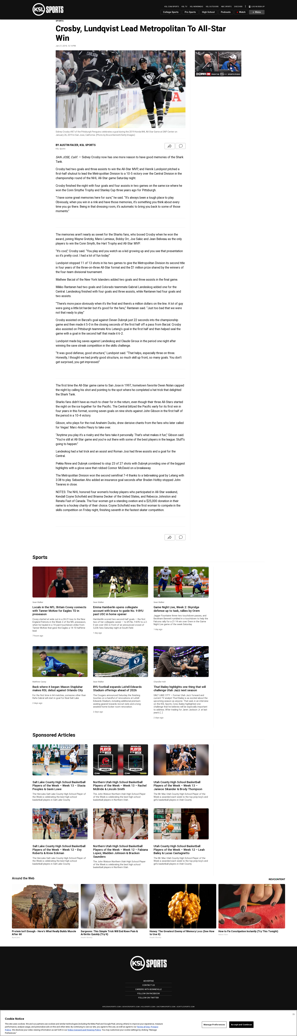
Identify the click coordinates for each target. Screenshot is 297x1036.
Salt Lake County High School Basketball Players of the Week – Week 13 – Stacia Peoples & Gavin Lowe (58, 785)
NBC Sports (226, 7)
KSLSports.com (148, 1006)
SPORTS (59, 21)
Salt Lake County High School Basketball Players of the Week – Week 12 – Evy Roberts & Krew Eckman (58, 849)
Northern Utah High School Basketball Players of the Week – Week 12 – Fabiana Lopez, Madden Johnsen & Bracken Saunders (120, 851)
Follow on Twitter (148, 997)
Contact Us (148, 985)
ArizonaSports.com (111, 1006)
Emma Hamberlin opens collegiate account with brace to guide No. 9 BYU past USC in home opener (118, 611)
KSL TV (184, 7)
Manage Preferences (214, 1024)
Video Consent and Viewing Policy (84, 1030)
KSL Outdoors (212, 7)
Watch (242, 12)
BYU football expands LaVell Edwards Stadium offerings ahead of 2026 (117, 688)
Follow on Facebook (148, 993)
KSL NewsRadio (196, 7)
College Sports (171, 12)
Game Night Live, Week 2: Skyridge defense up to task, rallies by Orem (177, 609)
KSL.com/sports (171, 7)
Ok (294, 1014)
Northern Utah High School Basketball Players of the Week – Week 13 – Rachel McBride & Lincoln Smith (119, 785)
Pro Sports (190, 12)
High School (208, 12)
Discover (238, 7)
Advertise (148, 981)
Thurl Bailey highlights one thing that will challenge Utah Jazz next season (180, 688)
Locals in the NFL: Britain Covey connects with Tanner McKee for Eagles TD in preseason (59, 611)
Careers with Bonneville (148, 989)
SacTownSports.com (166, 1006)
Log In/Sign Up (258, 7)
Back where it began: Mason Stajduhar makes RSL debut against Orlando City (57, 688)
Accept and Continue (241, 1024)
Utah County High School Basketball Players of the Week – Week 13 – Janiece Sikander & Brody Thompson (178, 785)
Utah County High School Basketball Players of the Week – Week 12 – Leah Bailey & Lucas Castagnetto (179, 849)
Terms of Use (143, 1027)
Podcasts (226, 12)
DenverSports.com (131, 1006)
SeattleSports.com (186, 1006)
